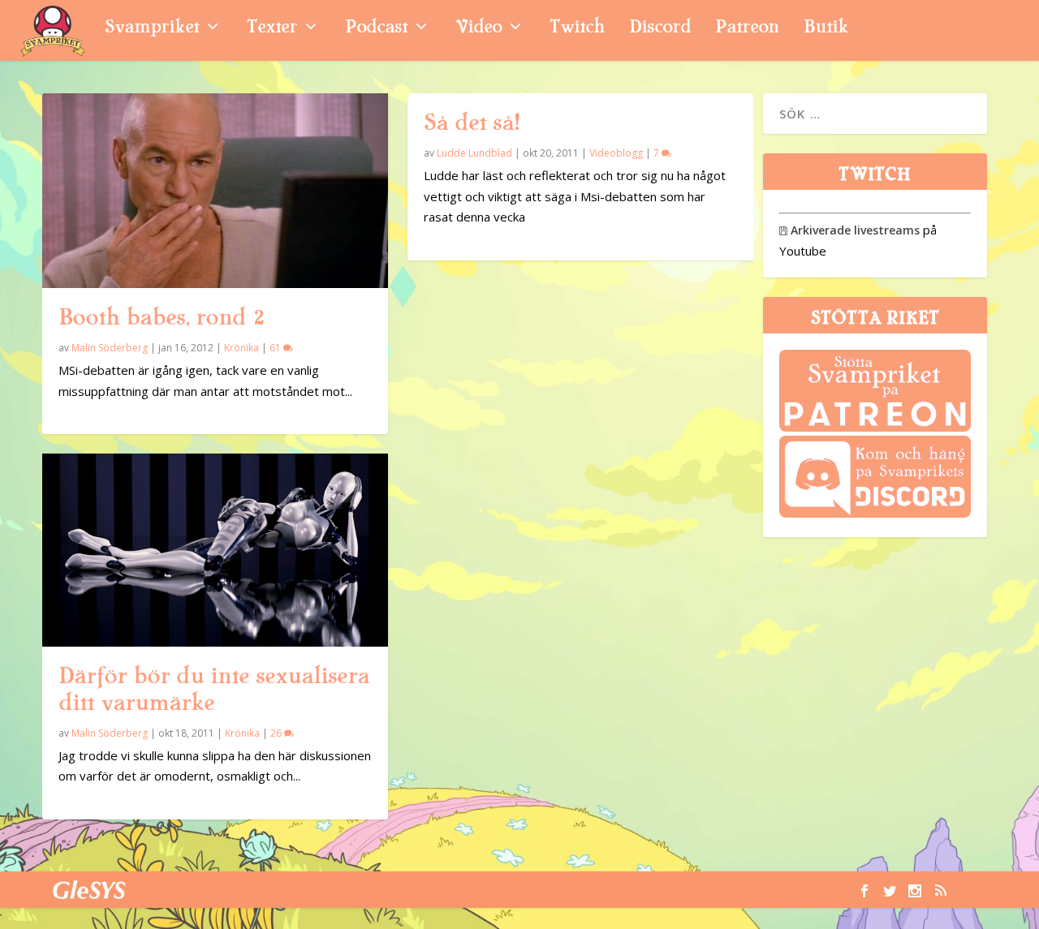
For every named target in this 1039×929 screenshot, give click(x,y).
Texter (272, 28)
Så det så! (472, 122)
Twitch (577, 28)
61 (276, 348)
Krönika (241, 348)
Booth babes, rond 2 (161, 317)
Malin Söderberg (109, 348)
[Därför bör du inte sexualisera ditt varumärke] (215, 550)
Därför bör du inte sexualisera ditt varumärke (213, 689)
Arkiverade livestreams (849, 230)
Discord (660, 28)
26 (277, 733)
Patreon (747, 28)
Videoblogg (616, 153)
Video (478, 28)
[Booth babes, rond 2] (215, 190)
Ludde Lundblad (474, 153)
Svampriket (152, 28)
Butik (826, 28)
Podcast (376, 28)
